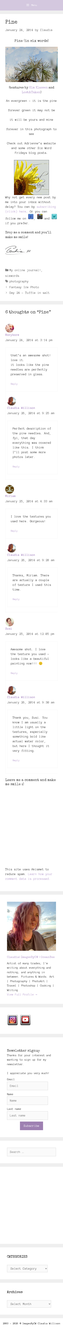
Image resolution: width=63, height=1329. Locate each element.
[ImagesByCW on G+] (40, 218)
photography (19, 281)
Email (11, 1079)
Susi (8, 628)
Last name (14, 1108)
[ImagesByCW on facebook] (31, 218)
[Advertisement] (31, 1205)
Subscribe (31, 1125)
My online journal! (25, 270)
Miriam (10, 496)
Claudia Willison (21, 407)
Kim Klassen (38, 87)
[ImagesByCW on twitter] (54, 218)
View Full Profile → (22, 994)
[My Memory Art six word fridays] (31, 177)
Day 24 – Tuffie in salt (29, 292)
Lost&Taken (31, 92)
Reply (14, 383)
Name (10, 1094)
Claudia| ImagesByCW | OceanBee (31, 957)
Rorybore (12, 334)
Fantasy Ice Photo (24, 287)
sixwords (12, 275)
